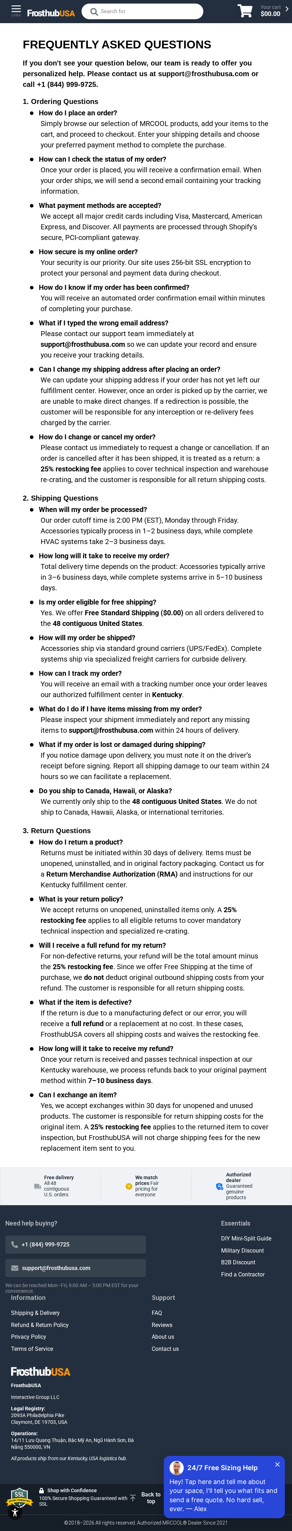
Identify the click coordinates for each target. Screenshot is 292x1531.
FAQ (157, 1313)
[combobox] (142, 11)
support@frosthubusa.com (56, 1268)
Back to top (151, 1498)
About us (163, 1336)
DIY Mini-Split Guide (246, 1238)
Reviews (162, 1325)
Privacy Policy (28, 1336)
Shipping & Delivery (35, 1313)
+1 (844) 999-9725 (45, 1244)
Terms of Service (32, 1348)
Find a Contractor (243, 1274)
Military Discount (242, 1250)
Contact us (165, 1348)
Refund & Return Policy (40, 1325)
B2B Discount (238, 1262)
